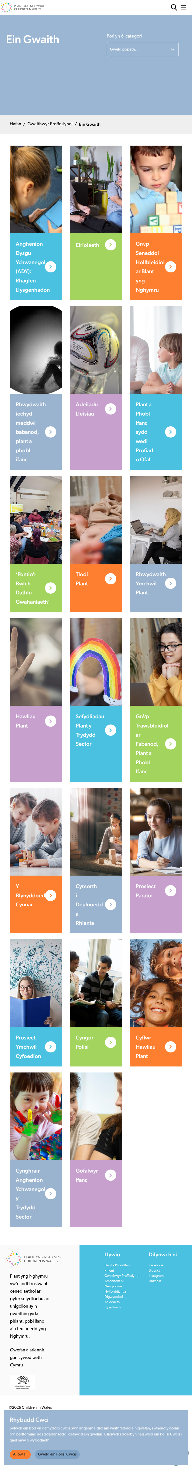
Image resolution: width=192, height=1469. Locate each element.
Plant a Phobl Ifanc (118, 1265)
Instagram (156, 1276)
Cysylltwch (112, 1307)
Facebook (156, 1265)
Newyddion (113, 1286)
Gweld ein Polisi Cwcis (57, 1454)
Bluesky (154, 1271)
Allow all (20, 1454)
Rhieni (109, 1271)
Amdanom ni (114, 1281)
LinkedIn (155, 1281)
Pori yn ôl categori (124, 36)
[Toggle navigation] (185, 7)
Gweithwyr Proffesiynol (50, 124)
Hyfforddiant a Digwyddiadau (115, 1294)
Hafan (15, 124)
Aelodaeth (112, 1302)
